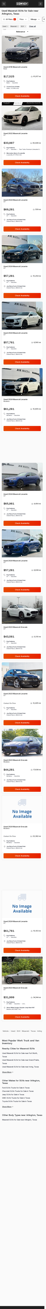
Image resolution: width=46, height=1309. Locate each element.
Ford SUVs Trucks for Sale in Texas (16, 1088)
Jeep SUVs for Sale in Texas (13, 1094)
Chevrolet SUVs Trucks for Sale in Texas (18, 1091)
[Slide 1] (21, 61)
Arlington (41, 1031)
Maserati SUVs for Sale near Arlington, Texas (19, 1120)
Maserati (15, 26)
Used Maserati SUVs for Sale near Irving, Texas (20, 1067)
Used (5, 26)
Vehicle (6, 1031)
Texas (33, 1031)
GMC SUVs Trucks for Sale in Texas (16, 1098)
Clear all (32, 26)
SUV (23, 26)
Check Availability (22, 96)
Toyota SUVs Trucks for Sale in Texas (17, 1101)
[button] (39, 50)
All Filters (9, 19)
